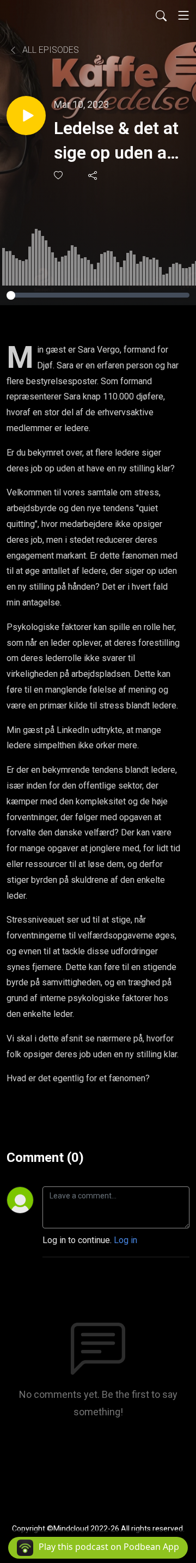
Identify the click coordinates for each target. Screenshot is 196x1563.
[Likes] (59, 175)
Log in (125, 1240)
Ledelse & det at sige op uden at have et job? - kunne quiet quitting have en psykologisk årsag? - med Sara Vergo (116, 141)
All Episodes (49, 50)
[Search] (161, 15)
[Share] (93, 175)
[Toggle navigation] (183, 15)
